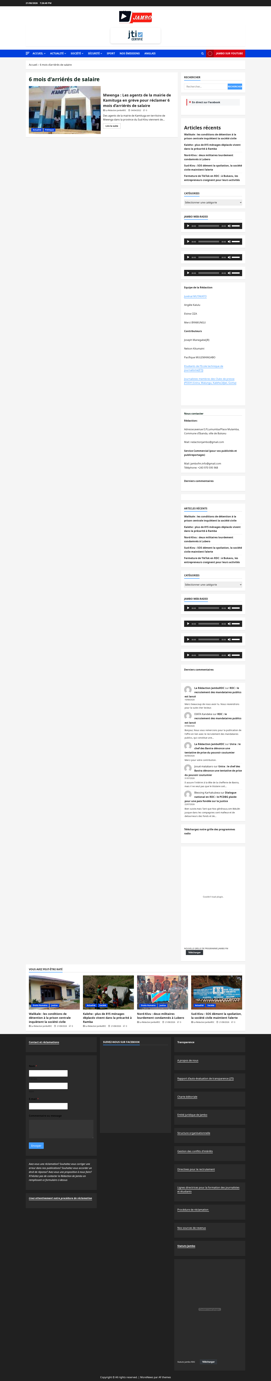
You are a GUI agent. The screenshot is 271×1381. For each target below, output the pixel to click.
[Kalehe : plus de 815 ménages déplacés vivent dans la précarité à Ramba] (108, 992)
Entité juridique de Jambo (192, 1114)
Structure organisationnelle (193, 1133)
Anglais (150, 53)
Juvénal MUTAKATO (195, 296)
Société (76, 53)
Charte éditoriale (187, 1096)
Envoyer (36, 1145)
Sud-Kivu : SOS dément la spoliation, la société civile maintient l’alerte (216, 1016)
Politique (49, 129)
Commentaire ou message (45, 1115)
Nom (31, 1091)
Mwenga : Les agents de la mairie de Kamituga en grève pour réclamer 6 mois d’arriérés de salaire (65, 110)
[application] (213, 226)
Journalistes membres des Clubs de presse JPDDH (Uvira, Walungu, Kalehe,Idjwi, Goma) (210, 381)
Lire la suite (113, 126)
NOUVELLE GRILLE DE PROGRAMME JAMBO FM (206, 948)
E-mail (34, 1098)
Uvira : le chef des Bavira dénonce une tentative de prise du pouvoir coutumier (213, 748)
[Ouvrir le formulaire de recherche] (202, 54)
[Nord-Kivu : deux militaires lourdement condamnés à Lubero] (162, 992)
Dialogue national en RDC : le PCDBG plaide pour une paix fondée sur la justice (210, 797)
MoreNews (146, 1377)
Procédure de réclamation (193, 1209)
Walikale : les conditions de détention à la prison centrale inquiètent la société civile (50, 1017)
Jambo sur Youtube (229, 53)
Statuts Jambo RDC (186, 1361)
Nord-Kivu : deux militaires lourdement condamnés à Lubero (160, 1016)
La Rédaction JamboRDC (115, 110)
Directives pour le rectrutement (196, 1169)
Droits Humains (40, 1005)
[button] (27, 53)
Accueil (38, 53)
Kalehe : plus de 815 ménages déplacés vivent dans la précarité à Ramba (107, 1017)
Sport (111, 53)
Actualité (57, 53)
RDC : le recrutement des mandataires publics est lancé (213, 692)
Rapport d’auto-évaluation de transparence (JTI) (205, 1078)
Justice (54, 1005)
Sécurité (94, 53)
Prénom (33, 1079)
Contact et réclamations (44, 1042)
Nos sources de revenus (191, 1228)
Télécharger (194, 952)
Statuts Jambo (186, 1246)
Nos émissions (130, 53)
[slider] (236, 225)
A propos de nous (187, 1060)
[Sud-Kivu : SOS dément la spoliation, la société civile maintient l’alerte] (216, 992)
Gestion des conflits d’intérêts (195, 1151)
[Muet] (229, 225)
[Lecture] (188, 225)
